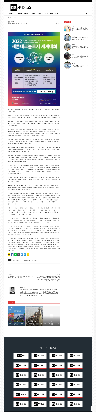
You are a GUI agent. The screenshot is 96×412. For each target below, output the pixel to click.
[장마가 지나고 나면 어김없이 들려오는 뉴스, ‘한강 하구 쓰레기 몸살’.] (34, 316)
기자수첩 (16, 321)
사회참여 (26, 13)
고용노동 (73, 44)
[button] (86, 13)
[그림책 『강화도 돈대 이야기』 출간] (51, 316)
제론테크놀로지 (34, 260)
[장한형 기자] (9, 23)
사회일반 (14, 17)
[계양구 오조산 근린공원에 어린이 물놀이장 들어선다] (67, 65)
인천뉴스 (11, 13)
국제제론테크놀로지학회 (16, 260)
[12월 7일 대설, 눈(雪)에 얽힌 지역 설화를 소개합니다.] (67, 56)
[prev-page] (9, 329)
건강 (46, 13)
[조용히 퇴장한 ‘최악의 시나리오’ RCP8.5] (16, 316)
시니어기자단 (53, 13)
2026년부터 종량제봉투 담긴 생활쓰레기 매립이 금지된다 (80, 38)
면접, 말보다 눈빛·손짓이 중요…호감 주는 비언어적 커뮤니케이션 (80, 48)
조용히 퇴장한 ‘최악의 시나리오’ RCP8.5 (16, 323)
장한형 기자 (14, 23)
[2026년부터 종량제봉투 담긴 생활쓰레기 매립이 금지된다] (67, 37)
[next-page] (11, 329)
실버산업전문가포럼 (26, 260)
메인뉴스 (73, 63)
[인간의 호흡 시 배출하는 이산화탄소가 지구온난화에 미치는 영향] (67, 28)
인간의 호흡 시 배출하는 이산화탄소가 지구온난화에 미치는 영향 (80, 29)
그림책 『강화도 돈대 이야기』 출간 (51, 323)
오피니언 (19, 13)
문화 (51, 321)
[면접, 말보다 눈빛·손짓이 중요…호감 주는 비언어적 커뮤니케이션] (67, 46)
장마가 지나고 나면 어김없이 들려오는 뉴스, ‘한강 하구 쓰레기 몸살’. (34, 323)
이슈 (33, 13)
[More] (54, 267)
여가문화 (39, 13)
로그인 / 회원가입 (11, 1)
